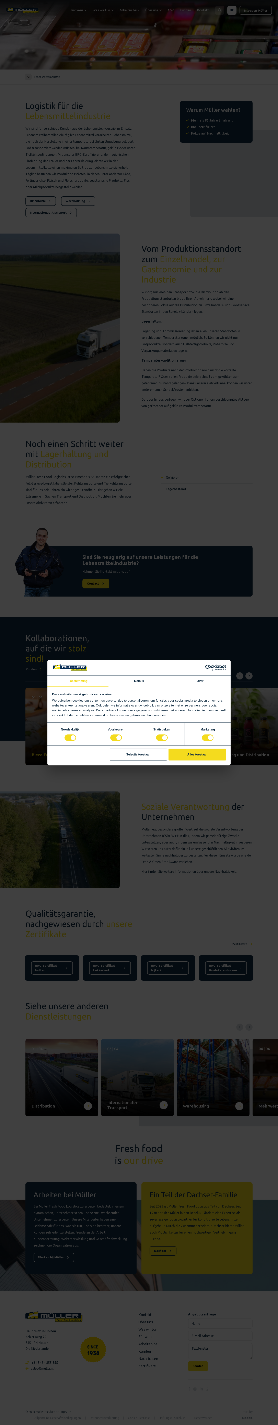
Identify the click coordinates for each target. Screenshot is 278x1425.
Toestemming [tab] (78, 681)
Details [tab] (139, 681)
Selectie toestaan (138, 754)
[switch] (116, 737)
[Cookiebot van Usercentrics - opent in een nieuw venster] (208, 667)
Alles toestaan (197, 754)
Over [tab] (200, 681)
